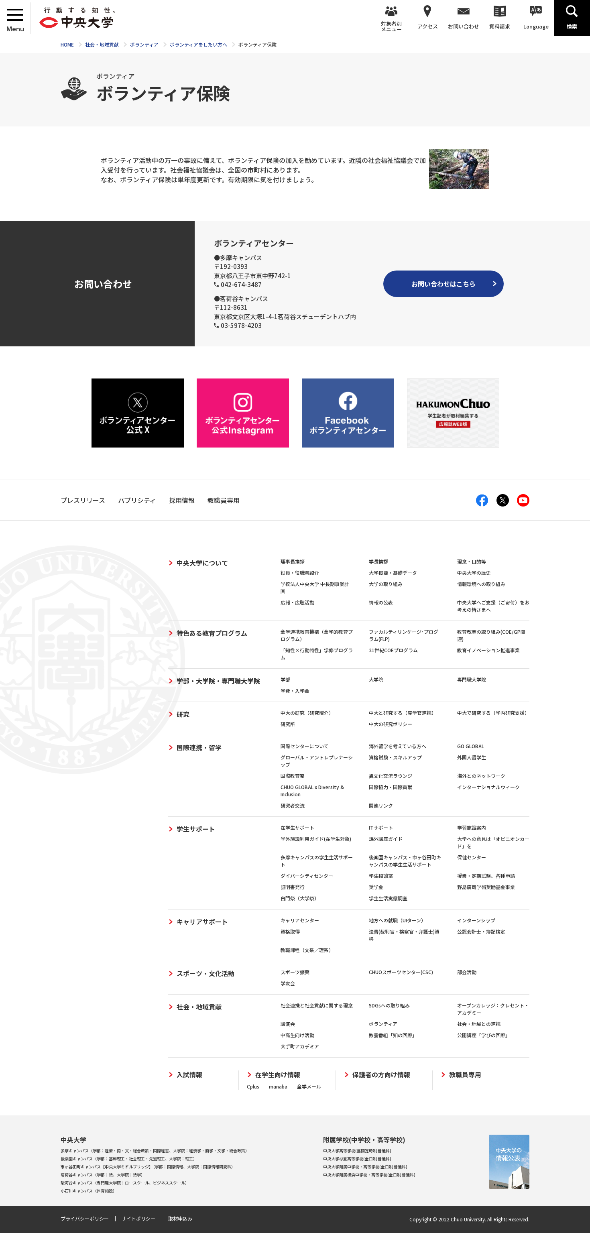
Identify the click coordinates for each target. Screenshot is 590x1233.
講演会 (288, 1023)
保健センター (471, 857)
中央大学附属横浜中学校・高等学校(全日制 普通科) (369, 1175)
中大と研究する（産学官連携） (402, 712)
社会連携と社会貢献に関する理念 (317, 1005)
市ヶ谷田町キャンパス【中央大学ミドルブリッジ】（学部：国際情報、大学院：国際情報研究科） (148, 1167)
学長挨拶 (378, 561)
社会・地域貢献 (199, 1006)
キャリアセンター (300, 920)
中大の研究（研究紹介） (307, 712)
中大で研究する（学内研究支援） (493, 712)
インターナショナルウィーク (488, 786)
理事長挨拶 (293, 561)
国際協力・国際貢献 (390, 786)
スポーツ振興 (295, 971)
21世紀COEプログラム (393, 650)
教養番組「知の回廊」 (393, 1035)
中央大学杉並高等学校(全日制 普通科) (357, 1159)
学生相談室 (381, 875)
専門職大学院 (471, 679)
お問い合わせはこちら (443, 284)
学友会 (288, 983)
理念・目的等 (471, 561)
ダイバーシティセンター (307, 875)
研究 (183, 714)
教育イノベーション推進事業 (488, 650)
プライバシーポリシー (85, 1218)
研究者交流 (293, 805)
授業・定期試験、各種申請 (486, 875)
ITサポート (381, 827)
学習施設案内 (471, 827)
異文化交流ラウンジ (390, 775)
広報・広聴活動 (297, 602)
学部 (285, 679)
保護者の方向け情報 (381, 1074)
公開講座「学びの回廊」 (483, 1035)
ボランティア (383, 1023)
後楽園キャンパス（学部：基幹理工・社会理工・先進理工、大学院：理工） (129, 1159)
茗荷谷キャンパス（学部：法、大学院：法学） (103, 1175)
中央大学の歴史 (474, 572)
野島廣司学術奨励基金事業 (486, 886)
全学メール (309, 1086)
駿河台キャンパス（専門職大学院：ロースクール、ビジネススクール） (125, 1183)
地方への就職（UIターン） (397, 920)
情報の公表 (381, 602)
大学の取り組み (386, 583)
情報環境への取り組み (481, 583)
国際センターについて (305, 746)
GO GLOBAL (470, 746)
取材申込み (180, 1218)
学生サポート (196, 829)
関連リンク (381, 805)
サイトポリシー (138, 1218)
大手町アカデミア (300, 1046)
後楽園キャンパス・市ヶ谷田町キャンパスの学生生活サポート (405, 861)
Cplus (253, 1086)
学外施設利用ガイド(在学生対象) (316, 838)
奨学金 (376, 886)
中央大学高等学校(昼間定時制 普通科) (357, 1151)
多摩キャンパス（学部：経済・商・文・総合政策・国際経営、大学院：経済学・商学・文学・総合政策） (155, 1151)
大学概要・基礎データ (393, 572)
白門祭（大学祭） (300, 898)
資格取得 (290, 931)
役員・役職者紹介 (300, 572)
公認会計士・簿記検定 (481, 931)
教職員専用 (465, 1074)
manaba (278, 1086)
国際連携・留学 (199, 747)
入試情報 (189, 1074)
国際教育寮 (293, 775)
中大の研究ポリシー (390, 723)
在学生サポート (297, 827)
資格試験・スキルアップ (395, 757)
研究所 (288, 723)
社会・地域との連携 (478, 1023)
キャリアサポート (202, 921)
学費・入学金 (295, 690)
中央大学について (202, 563)
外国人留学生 (471, 757)
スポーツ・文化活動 (205, 973)
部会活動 (466, 971)
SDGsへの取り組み (389, 1005)
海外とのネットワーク (481, 775)
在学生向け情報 (277, 1074)
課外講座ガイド (386, 838)
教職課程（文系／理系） (307, 949)
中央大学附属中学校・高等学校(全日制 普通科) (365, 1167)
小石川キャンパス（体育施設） (89, 1191)
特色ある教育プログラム (212, 633)
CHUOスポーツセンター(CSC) (401, 971)
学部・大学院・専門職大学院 (218, 681)
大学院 (376, 679)
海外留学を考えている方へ (397, 746)
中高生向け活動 (297, 1035)
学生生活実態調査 (388, 898)
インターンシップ (476, 920)
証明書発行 (293, 886)
